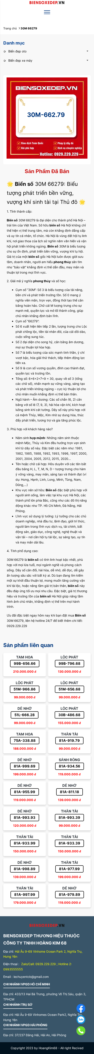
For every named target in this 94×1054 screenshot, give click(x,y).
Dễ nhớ (24, 708)
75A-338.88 (25, 740)
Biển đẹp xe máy (19, 60)
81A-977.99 (69, 869)
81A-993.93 (24, 817)
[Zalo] (71, 1020)
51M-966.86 (25, 689)
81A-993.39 (69, 817)
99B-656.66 (25, 663)
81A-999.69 (24, 766)
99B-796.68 (69, 663)
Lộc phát (69, 657)
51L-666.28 (24, 715)
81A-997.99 (24, 894)
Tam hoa (24, 657)
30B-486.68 (69, 715)
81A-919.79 (69, 740)
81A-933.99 (24, 843)
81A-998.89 (24, 869)
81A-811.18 (69, 792)
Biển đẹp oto (16, 51)
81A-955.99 (24, 792)
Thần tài (69, 734)
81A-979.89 (69, 894)
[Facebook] (71, 1009)
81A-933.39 (69, 843)
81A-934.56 (69, 766)
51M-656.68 (69, 689)
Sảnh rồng (69, 760)
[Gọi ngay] (71, 1031)
